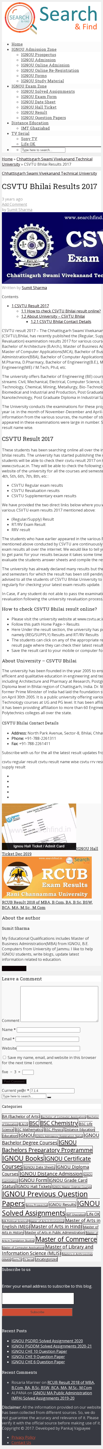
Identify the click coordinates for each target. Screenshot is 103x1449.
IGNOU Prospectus (38, 54)
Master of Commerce (66, 1239)
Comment (10, 1020)
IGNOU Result (34, 112)
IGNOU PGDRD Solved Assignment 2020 (47, 1340)
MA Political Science (15, 1221)
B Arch (23, 1124)
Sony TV (29, 138)
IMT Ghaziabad (35, 128)
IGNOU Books (22, 1158)
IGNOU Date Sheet (38, 101)
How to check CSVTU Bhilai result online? (61, 311)
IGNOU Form (33, 1180)
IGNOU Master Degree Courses (72, 1187)
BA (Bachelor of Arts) (21, 1116)
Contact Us (21, 1442)
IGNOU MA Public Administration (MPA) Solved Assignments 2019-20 (51, 1395)
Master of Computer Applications (23, 1247)
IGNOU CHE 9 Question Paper (38, 1356)
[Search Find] (51, 33)
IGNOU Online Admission (45, 65)
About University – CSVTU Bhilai (53, 316)
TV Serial (20, 133)
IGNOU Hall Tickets (34, 1186)
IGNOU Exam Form (39, 96)
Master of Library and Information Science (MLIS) (47, 1249)
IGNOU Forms (34, 75)
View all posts (14, 968)
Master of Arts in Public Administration (55, 1232)
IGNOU (26, 1135)
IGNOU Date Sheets (39, 1167)
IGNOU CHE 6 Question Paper (38, 1361)
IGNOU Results (62, 1204)
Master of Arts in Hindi (56, 1226)
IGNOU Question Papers (43, 117)
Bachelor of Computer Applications (63, 1117)
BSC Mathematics (29, 1129)
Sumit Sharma (19, 209)
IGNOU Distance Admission (51, 1173)
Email (8, 1039)
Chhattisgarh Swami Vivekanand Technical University (49, 173)
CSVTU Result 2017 (30, 305)
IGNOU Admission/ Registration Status (59, 1136)
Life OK (28, 143)
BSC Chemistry (59, 1123)
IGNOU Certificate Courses (46, 1162)
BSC (34, 1123)
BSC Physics (53, 1129)
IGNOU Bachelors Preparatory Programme (47, 1146)
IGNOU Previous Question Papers (45, 1198)
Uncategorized (46, 1259)
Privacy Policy (23, 1437)
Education (9, 1135)
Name (9, 1029)
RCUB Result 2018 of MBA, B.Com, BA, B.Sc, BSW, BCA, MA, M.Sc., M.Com (53, 1385)
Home (17, 44)
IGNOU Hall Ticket (39, 107)
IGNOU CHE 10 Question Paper (39, 1351)
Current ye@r (15, 1090)
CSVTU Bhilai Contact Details (61, 321)
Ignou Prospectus (36, 1205)
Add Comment (14, 204)
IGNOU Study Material (42, 80)
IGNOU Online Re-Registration (50, 70)
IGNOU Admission (38, 59)
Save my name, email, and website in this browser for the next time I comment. (49, 1060)
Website (9, 1048)
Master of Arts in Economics (46, 1221)
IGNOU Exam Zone (29, 86)
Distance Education (30, 122)
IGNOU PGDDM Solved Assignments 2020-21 (51, 1346)
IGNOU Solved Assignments (48, 91)
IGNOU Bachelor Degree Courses (50, 1139)
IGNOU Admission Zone (34, 49)
